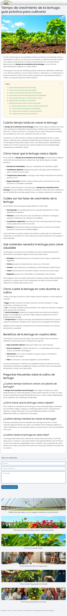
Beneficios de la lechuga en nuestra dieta (22, 100)
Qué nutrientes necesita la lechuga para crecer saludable (27, 95)
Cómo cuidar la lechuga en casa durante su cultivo (25, 98)
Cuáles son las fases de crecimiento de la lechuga (25, 93)
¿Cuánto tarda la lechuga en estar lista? (25, 114)
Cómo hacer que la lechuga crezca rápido (22, 90)
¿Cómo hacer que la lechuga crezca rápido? (26, 108)
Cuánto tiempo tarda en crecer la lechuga (22, 88)
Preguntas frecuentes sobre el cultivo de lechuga (24, 103)
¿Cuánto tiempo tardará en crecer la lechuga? (27, 111)
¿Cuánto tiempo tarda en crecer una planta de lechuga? (29, 106)
